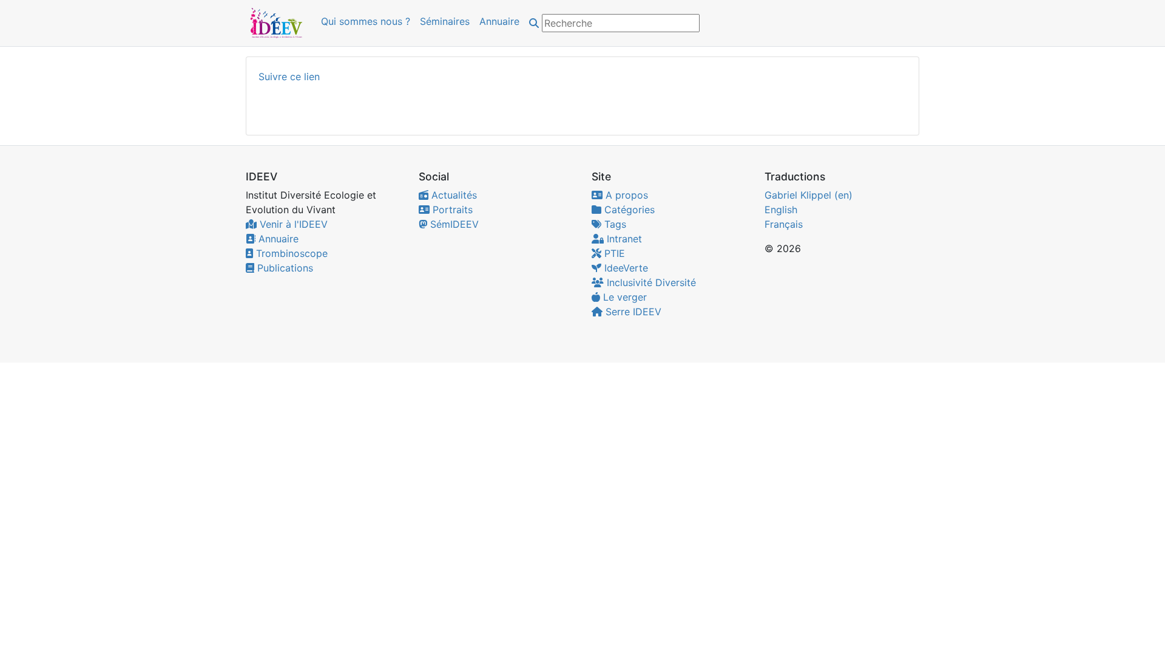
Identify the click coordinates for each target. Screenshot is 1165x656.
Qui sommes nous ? (365, 21)
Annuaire (499, 21)
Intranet (623, 239)
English (781, 209)
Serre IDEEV (632, 312)
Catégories (628, 209)
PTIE (613, 253)
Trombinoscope (290, 253)
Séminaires (445, 21)
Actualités (452, 195)
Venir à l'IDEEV (292, 224)
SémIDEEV (453, 224)
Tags (613, 224)
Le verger (623, 297)
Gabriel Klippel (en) (809, 195)
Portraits (451, 209)
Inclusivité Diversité (650, 282)
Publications (283, 268)
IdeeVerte (624, 268)
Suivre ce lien (289, 76)
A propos (625, 195)
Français (784, 224)
